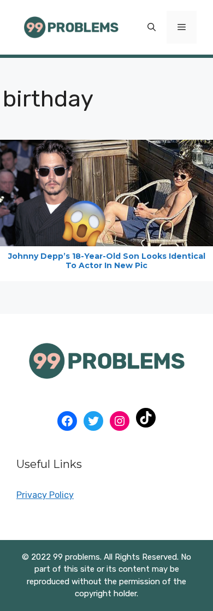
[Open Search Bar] (152, 27)
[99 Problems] (71, 26)
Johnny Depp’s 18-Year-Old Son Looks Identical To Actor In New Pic (106, 260)
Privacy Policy (45, 495)
